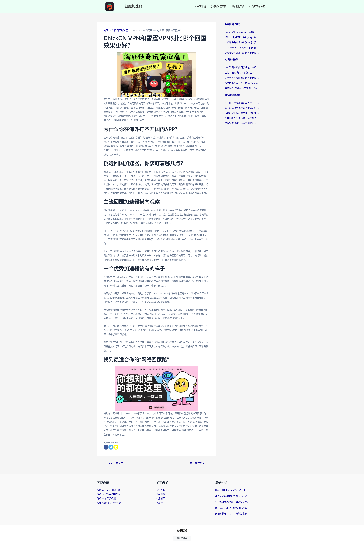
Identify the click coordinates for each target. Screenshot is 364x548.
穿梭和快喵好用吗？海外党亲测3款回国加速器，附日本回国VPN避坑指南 (242, 53)
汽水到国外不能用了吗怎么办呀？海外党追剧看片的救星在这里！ (242, 67)
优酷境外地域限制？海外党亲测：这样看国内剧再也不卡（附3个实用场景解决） (242, 78)
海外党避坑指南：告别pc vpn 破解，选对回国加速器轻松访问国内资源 (242, 37)
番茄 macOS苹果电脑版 (108, 494)
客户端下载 (200, 6)
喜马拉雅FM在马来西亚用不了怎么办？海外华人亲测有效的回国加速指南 (242, 88)
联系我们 (160, 503)
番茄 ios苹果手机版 (106, 498)
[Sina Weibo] (115, 447)
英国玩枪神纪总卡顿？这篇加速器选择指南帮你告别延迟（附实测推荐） (242, 118)
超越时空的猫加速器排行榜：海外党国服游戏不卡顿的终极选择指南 (242, 113)
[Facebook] (106, 447)
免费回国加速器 (257, 6)
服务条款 (160, 490)
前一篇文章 (115, 463)
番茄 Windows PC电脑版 (109, 490)
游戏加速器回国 (218, 6)
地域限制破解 (238, 6)
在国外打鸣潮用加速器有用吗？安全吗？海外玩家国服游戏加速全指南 (242, 103)
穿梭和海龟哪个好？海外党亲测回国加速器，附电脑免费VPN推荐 (242, 42)
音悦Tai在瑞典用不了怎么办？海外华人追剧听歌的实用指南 (242, 72)
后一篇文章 (197, 463)
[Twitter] (110, 447)
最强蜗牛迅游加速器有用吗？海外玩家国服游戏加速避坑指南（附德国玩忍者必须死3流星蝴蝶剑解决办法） (242, 123)
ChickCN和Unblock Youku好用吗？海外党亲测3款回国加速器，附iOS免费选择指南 (242, 32)
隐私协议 (160, 494)
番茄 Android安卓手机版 (109, 503)
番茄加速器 (182, 538)
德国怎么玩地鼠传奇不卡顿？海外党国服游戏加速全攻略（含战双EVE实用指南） (242, 108)
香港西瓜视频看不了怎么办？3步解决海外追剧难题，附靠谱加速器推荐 (242, 83)
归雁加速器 (133, 6)
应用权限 (160, 498)
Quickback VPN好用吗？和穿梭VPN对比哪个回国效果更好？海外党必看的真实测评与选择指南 (242, 47)
